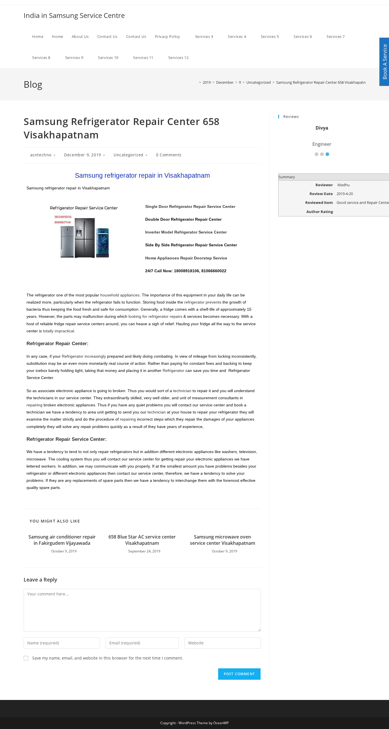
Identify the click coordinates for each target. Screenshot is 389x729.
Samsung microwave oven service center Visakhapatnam (222, 540)
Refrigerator (173, 370)
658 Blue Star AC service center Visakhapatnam (142, 540)
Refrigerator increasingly (84, 356)
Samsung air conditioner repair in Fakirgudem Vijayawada (62, 540)
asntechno (41, 154)
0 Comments (169, 154)
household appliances (120, 295)
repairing (34, 405)
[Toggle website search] (204, 57)
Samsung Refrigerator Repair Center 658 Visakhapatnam (323, 82)
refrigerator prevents (202, 302)
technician (182, 390)
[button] (316, 154)
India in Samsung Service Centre (74, 15)
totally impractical (58, 331)
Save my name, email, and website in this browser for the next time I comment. (107, 658)
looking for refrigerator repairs (155, 316)
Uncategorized (129, 154)
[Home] (196, 82)
